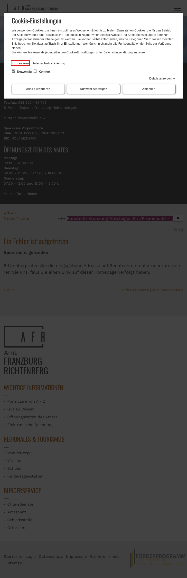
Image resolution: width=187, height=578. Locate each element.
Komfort (44, 71)
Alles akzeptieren (38, 89)
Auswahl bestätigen (93, 89)
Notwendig (24, 71)
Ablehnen (148, 89)
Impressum (20, 63)
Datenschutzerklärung (48, 63)
